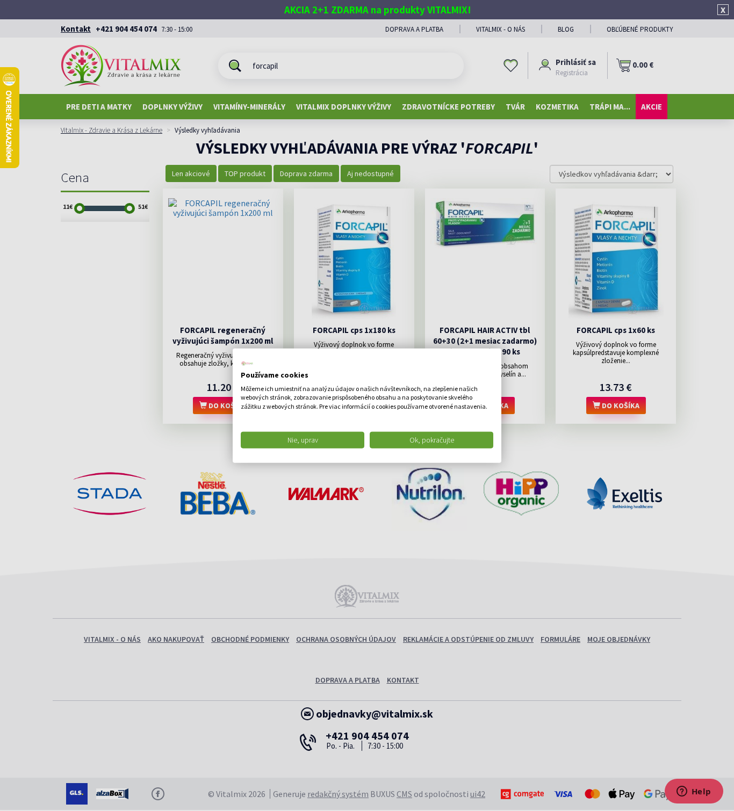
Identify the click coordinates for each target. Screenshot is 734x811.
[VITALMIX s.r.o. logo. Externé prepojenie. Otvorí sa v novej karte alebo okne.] (247, 363)
